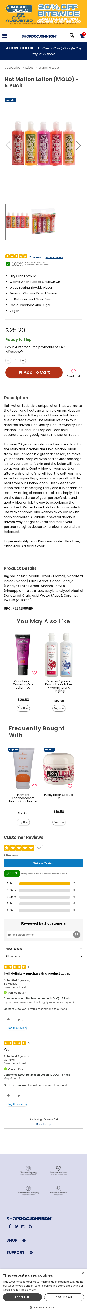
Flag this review (17, 1027)
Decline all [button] (64, 1297)
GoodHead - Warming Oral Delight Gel (23, 684)
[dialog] (43, 1291)
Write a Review (54, 257)
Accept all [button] (22, 1297)
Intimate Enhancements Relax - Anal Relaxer (23, 798)
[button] (4, 36)
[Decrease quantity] (8, 360)
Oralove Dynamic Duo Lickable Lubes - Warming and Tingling (59, 686)
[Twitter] (16, 1226)
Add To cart (37, 372)
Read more (28, 1289)
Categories (12, 68)
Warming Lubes (49, 68)
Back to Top (43, 1124)
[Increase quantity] (23, 360)
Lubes (29, 68)
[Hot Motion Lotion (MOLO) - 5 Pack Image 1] (43, 145)
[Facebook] (9, 1226)
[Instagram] (23, 1226)
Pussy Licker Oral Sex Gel (59, 796)
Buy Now (23, 708)
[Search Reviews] (76, 934)
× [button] (82, 1273)
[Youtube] (30, 1226)
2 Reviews (35, 257)
